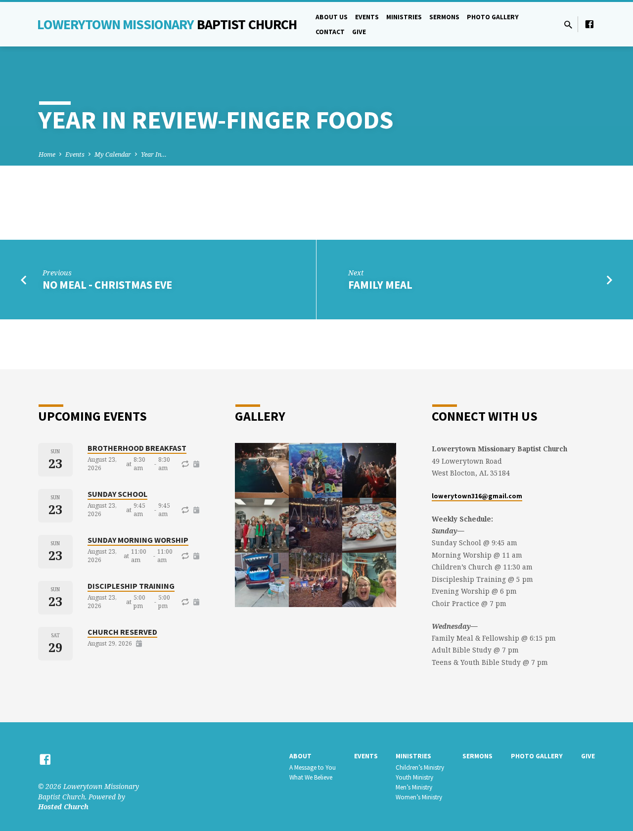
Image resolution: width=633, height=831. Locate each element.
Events (367, 17)
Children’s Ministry (420, 767)
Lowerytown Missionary (167, 24)
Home (47, 154)
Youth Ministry (414, 777)
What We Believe (310, 777)
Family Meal (380, 285)
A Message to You (312, 767)
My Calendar (112, 154)
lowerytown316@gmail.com (477, 496)
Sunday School (117, 494)
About (300, 756)
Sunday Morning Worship (138, 540)
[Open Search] (568, 24)
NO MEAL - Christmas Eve (107, 285)
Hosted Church (63, 806)
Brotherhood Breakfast (137, 448)
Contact (330, 32)
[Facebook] (589, 24)
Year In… (154, 154)
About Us (332, 17)
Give (359, 32)
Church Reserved (122, 632)
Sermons (444, 17)
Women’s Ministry (419, 797)
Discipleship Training (131, 586)
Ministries (404, 17)
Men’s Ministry (414, 787)
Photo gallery (493, 17)
